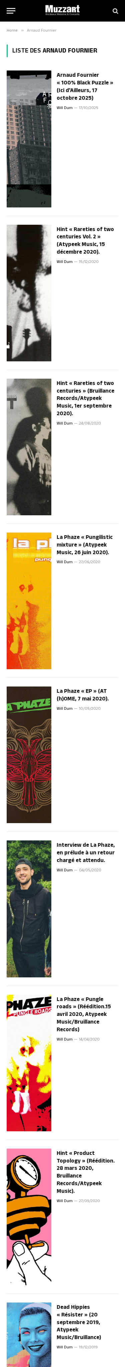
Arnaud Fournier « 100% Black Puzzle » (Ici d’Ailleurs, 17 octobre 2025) (85, 86)
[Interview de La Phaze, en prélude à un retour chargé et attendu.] (29, 908)
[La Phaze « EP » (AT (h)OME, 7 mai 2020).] (29, 754)
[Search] (114, 10)
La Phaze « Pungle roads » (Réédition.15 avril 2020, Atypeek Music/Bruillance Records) (84, 1014)
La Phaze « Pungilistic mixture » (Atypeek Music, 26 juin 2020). (85, 545)
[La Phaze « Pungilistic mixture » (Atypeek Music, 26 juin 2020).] (29, 601)
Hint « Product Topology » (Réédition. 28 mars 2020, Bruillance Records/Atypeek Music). (86, 1172)
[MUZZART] (63, 11)
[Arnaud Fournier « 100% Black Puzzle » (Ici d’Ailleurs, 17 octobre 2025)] (29, 138)
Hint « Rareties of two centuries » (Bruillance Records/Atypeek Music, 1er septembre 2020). (85, 398)
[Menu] (11, 10)
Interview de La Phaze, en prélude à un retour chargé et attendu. (86, 852)
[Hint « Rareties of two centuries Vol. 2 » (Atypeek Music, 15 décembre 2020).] (29, 293)
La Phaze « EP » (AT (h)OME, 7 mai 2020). (83, 695)
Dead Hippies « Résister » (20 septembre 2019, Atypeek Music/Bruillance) (79, 1322)
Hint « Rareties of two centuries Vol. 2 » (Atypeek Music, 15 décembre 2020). (85, 240)
